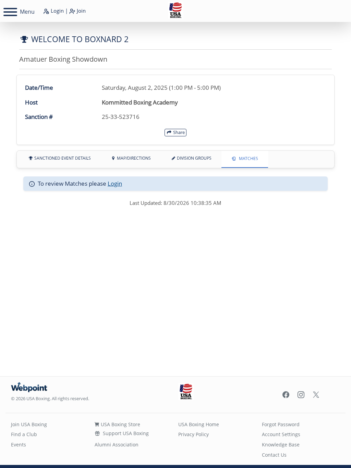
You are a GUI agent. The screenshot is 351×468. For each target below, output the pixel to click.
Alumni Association (116, 444)
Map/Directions (133, 158)
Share (178, 132)
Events (18, 444)
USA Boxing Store (119, 424)
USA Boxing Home (198, 424)
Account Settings (281, 434)
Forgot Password (281, 424)
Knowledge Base (281, 444)
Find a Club (24, 434)
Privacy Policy (193, 434)
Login (56, 10)
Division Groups (193, 158)
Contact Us (274, 455)
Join (80, 10)
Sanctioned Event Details (62, 158)
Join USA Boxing (29, 424)
